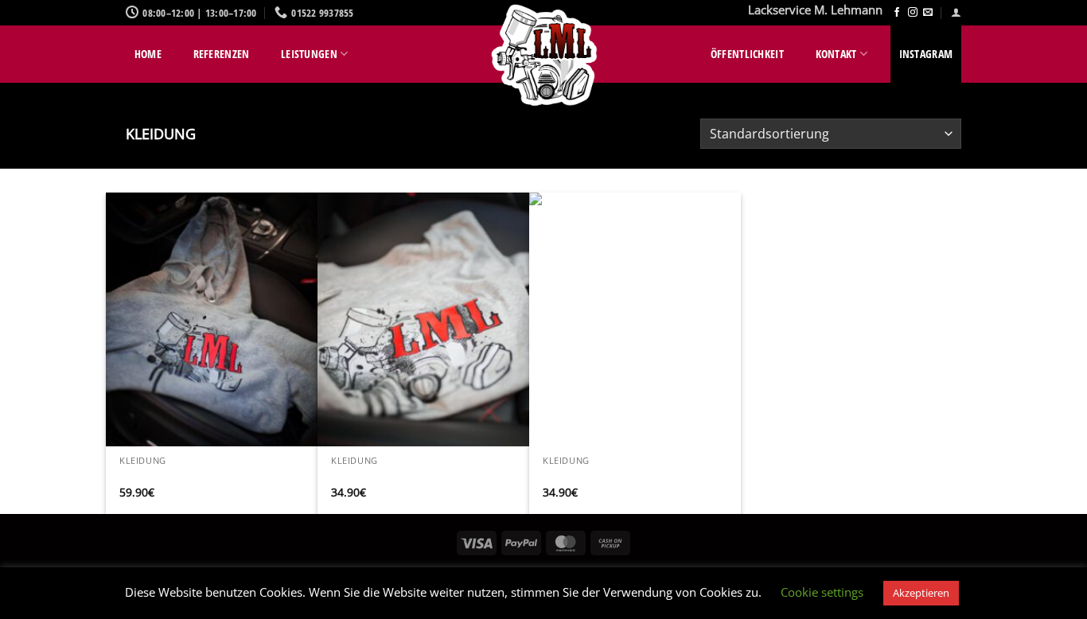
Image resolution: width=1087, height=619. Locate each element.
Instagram (926, 53)
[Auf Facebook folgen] (897, 12)
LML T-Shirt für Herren (603, 476)
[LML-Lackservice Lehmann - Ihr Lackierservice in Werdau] (543, 55)
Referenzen (221, 53)
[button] (956, 12)
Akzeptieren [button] (921, 593)
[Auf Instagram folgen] (913, 12)
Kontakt (836, 53)
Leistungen (309, 53)
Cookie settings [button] (822, 592)
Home (148, 53)
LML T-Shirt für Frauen (391, 476)
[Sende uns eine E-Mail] (928, 12)
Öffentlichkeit (747, 53)
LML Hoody (148, 476)
